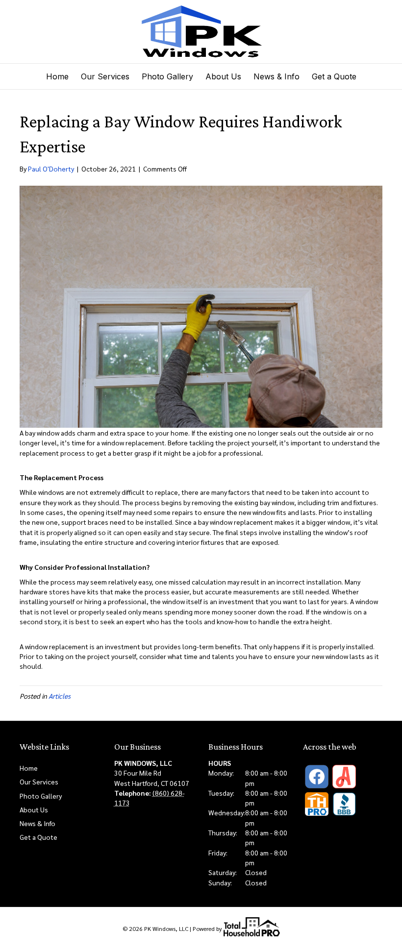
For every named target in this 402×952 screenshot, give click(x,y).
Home (57, 76)
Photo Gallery (167, 76)
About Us (223, 76)
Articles (60, 695)
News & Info (276, 76)
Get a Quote (334, 76)
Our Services (105, 76)
